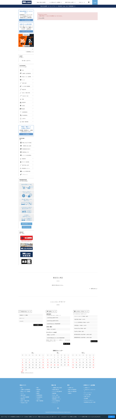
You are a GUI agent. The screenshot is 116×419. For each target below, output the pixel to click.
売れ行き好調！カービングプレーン (49, 6)
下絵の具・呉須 (25, 95)
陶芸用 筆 (24, 89)
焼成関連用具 (24, 112)
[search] (33, 49)
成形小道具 (24, 83)
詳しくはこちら (66, 343)
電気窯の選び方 (55, 389)
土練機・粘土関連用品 (26, 73)
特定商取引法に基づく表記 (89, 402)
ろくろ (23, 79)
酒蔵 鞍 (69, 393)
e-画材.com (70, 387)
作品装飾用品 (24, 115)
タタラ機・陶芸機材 (26, 86)
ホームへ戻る (41, 18)
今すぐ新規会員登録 (26, 20)
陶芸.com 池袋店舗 (72, 391)
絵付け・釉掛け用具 (26, 92)
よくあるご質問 (87, 394)
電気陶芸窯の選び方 (26, 149)
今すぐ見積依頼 (26, 134)
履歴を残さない (94, 288)
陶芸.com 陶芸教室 (72, 389)
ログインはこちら (26, 31)
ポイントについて (88, 392)
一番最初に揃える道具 (26, 145)
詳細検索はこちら (30, 51)
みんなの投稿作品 (56, 400)
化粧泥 (23, 105)
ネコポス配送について (38, 324)
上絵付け (24, 118)
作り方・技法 (55, 395)
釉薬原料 (24, 102)
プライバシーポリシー (89, 400)
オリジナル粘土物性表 (26, 155)
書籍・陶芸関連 (25, 121)
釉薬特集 (24, 158)
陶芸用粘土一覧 (25, 152)
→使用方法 (28, 28)
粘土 (23, 70)
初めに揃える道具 (41, 2)
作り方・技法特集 (25, 161)
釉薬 (23, 99)
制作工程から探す (25, 165)
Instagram (58, 408)
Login (95, 2)
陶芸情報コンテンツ (26, 168)
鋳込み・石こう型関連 (26, 76)
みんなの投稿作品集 (26, 171)
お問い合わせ (87, 396)
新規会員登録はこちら (26, 223)
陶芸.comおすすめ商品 (26, 142)
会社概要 (86, 398)
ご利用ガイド (87, 387)
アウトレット (25, 174)
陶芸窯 (23, 108)
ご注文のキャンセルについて (89, 390)
